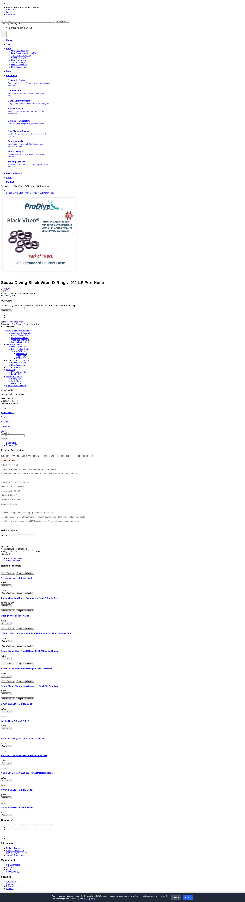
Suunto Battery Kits (20, 342)
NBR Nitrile (21, 354)
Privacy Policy (12, 872)
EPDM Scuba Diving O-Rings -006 (17, 790)
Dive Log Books (18, 60)
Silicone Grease (18, 58)
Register (10, 10)
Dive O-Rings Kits (19, 347)
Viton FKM (21, 356)
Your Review (7, 547)
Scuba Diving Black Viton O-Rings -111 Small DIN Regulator (29, 686)
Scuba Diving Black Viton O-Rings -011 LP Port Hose (30, 193)
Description (11, 443)
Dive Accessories (19, 67)
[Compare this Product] (5, 751)
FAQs (8, 869)
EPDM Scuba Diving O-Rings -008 (17, 807)
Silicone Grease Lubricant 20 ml (16, 578)
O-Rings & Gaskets (20, 51)
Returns (9, 884)
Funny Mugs (16, 379)
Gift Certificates (13, 865)
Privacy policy (89, 899)
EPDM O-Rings (23, 358)
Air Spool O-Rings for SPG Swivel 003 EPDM (22, 738)
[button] (6, 324)
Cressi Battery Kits (19, 335)
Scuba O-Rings (18, 351)
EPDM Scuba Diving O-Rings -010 (17, 704)
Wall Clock (16, 381)
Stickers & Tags (18, 62)
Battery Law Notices (15, 850)
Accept (187, 897)
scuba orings (12, 322)
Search (4, 438)
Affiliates (10, 867)
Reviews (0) (11, 445)
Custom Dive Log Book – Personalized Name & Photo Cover (30, 598)
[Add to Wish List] (2, 751)
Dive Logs (10, 370)
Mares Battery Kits (19, 338)
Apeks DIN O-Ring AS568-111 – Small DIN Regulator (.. (27, 773)
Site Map (10, 888)
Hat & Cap (16, 383)
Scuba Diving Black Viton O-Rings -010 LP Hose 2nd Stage (29, 651)
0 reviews (5, 289)
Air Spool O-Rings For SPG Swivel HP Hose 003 (24, 756)
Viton (21, 322)
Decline (176, 897)
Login (8, 12)
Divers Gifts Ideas (19, 65)
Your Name (6, 535)
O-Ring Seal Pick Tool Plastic (15, 616)
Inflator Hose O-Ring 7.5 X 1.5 (15, 721)
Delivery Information (15, 848)
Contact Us (11, 882)
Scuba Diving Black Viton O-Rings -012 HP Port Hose (26, 669)
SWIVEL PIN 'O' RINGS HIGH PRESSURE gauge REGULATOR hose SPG (36, 633)
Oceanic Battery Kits (20, 340)
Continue (5, 554)
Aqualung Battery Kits (21, 333)
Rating (4, 551)
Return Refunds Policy (16, 853)
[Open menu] (4, 34)
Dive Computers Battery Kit (23, 53)
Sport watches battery (21, 55)
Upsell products (13, 561)
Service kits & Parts (20, 349)
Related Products (14, 558)
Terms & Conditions (15, 855)
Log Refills (16, 374)
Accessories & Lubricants (17, 360)
